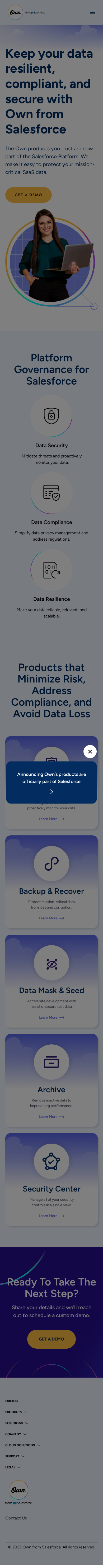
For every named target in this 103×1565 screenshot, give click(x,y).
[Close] (90, 751)
